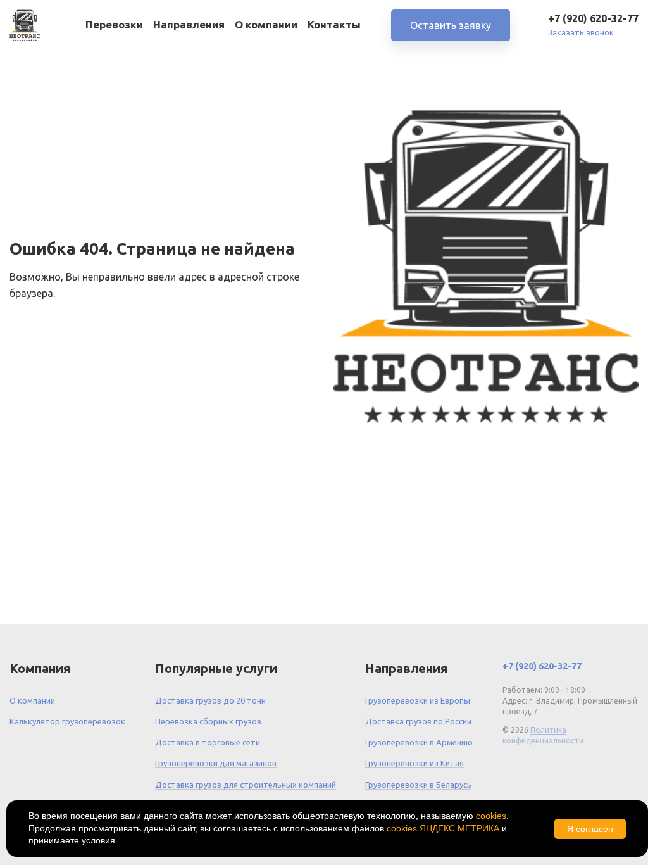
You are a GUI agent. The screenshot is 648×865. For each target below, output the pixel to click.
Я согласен (590, 829)
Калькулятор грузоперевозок (67, 721)
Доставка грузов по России (418, 721)
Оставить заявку (450, 25)
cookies (491, 816)
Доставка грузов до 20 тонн (210, 700)
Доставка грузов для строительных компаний (245, 784)
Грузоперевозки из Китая (414, 763)
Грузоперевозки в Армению (419, 742)
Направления (189, 24)
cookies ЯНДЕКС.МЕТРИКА (443, 828)
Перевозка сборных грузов (208, 721)
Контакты (334, 24)
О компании (266, 24)
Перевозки (114, 24)
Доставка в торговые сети (207, 742)
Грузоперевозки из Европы (417, 700)
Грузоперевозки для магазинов (216, 763)
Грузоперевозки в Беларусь (418, 784)
